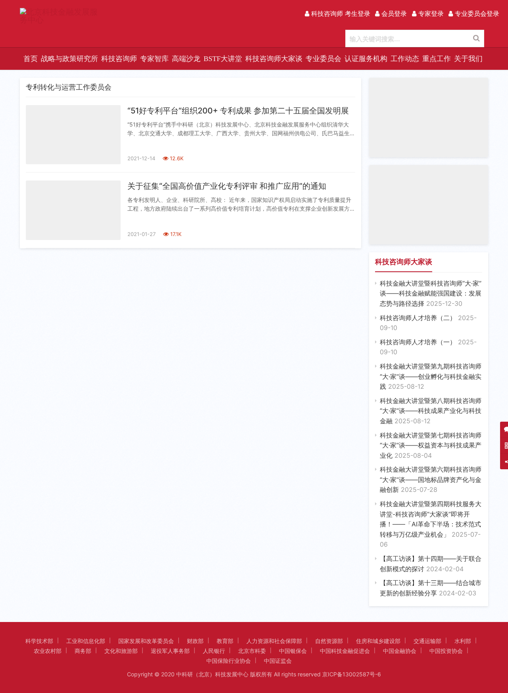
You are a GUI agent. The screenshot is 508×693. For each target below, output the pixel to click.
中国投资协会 (446, 650)
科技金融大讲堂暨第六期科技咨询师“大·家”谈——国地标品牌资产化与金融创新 (430, 479)
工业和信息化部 (85, 640)
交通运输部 (427, 640)
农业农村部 (48, 650)
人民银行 (214, 650)
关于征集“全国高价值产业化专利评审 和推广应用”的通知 (226, 186)
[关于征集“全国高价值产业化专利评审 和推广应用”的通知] (73, 210)
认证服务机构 (365, 59)
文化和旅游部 (121, 650)
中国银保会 (293, 650)
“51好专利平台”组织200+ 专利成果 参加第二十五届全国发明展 (238, 110)
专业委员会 (323, 59)
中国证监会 (278, 660)
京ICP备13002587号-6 (351, 674)
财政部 (195, 640)
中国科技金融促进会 (345, 650)
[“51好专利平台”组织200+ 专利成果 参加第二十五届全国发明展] (73, 134)
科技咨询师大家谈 (273, 59)
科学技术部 (39, 640)
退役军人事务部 (170, 650)
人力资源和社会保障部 (274, 640)
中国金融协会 (399, 650)
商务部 (83, 650)
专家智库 (154, 59)
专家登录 (430, 13)
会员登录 (393, 13)
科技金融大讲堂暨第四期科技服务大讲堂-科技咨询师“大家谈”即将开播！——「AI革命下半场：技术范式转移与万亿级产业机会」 (430, 524)
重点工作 (436, 59)
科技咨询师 (119, 59)
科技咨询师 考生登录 (339, 13)
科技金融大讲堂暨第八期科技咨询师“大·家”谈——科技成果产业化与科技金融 (430, 411)
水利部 (462, 640)
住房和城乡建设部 (378, 640)
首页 (30, 59)
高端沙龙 (186, 59)
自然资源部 (329, 640)
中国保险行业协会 (228, 660)
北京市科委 (252, 650)
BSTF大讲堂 (223, 59)
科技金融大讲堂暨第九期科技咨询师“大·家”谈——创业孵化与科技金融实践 (430, 376)
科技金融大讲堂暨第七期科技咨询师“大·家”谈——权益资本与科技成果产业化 (430, 445)
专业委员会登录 (476, 13)
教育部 (225, 640)
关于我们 (468, 59)
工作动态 (405, 59)
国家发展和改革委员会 (146, 640)
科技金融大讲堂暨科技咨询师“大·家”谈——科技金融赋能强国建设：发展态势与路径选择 (430, 293)
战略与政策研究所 (69, 59)
